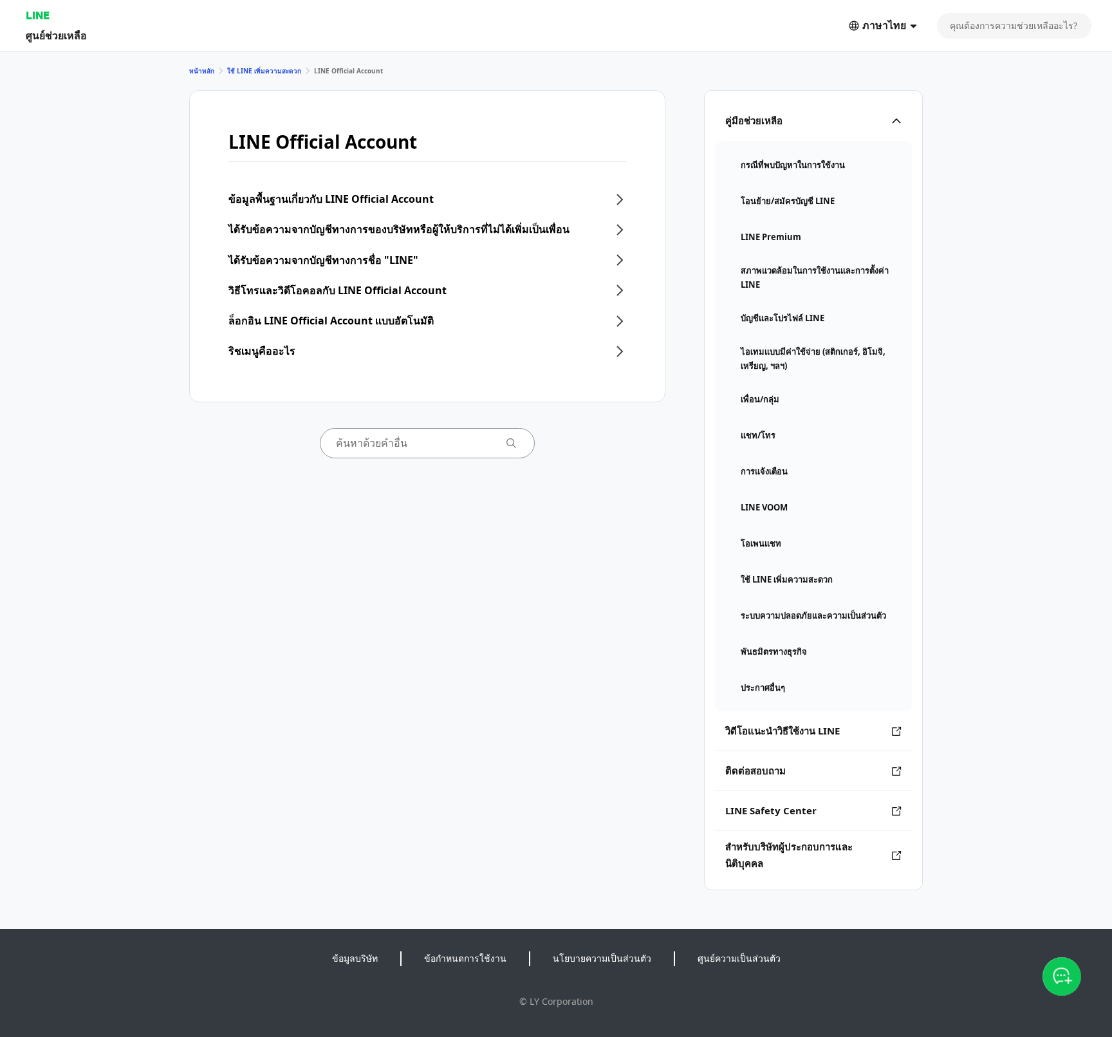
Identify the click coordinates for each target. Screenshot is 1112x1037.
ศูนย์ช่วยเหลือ (56, 35)
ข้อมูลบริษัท (355, 958)
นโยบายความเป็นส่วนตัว (602, 958)
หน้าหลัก (201, 70)
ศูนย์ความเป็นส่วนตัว (739, 958)
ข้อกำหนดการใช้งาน (465, 958)
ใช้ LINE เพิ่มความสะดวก (264, 70)
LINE (38, 15)
